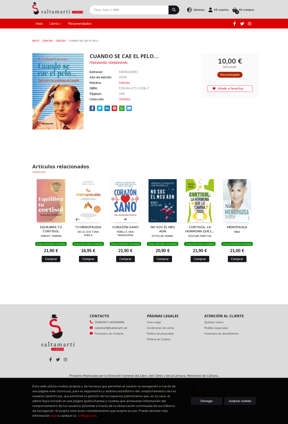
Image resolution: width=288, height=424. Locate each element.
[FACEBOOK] (234, 23)
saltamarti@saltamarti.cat (111, 328)
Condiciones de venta (160, 328)
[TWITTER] (242, 23)
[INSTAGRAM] (249, 23)
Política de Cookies (158, 339)
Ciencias (47, 40)
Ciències (61, 40)
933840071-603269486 (109, 322)
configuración (87, 415)
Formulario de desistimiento (221, 334)
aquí (54, 415)
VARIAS (124, 99)
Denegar (207, 401)
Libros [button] (54, 23)
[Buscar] (173, 9)
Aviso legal (154, 322)
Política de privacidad (160, 334)
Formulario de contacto (109, 334)
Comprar (51, 259)
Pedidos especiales (216, 328)
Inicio (35, 40)
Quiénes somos (214, 322)
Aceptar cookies (240, 401)
